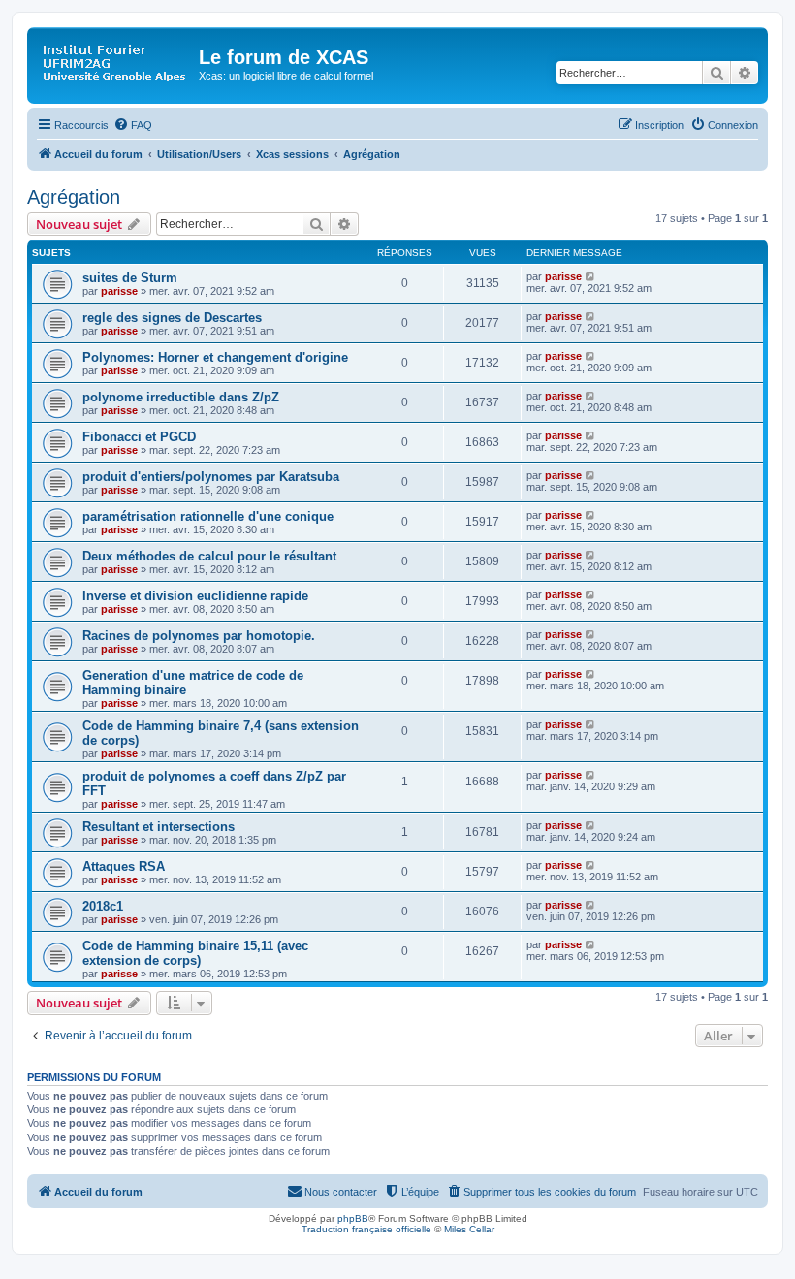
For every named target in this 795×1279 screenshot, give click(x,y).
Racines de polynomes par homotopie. (198, 635)
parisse (119, 291)
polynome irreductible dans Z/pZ (180, 397)
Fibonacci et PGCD (139, 437)
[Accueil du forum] (115, 63)
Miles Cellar (469, 1229)
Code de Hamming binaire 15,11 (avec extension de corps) (195, 953)
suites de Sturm (129, 278)
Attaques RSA (123, 866)
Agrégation (73, 197)
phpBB (352, 1218)
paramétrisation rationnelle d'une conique (208, 516)
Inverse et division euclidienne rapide (195, 596)
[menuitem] (132, 125)
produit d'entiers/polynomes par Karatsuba (210, 476)
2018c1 (102, 906)
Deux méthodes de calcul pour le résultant (209, 556)
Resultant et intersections (158, 826)
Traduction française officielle (366, 1229)
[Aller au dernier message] (591, 276)
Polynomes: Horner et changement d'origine (215, 357)
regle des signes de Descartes (172, 317)
